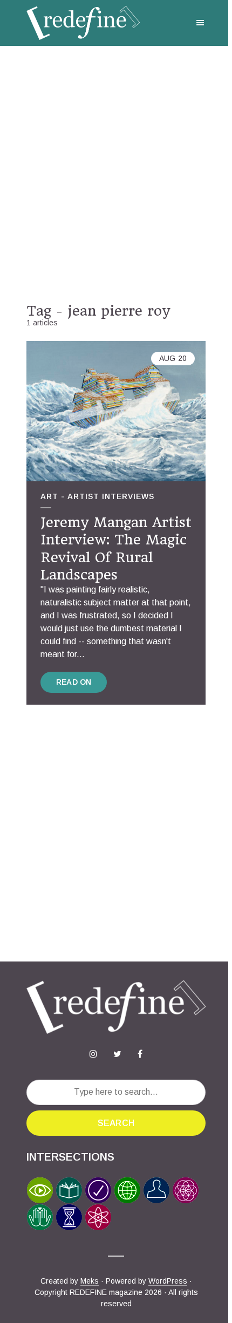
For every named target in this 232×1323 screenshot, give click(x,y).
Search (116, 1123)
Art (49, 496)
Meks (89, 1281)
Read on (73, 682)
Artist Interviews (110, 496)
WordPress (167, 1281)
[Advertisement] (116, 174)
